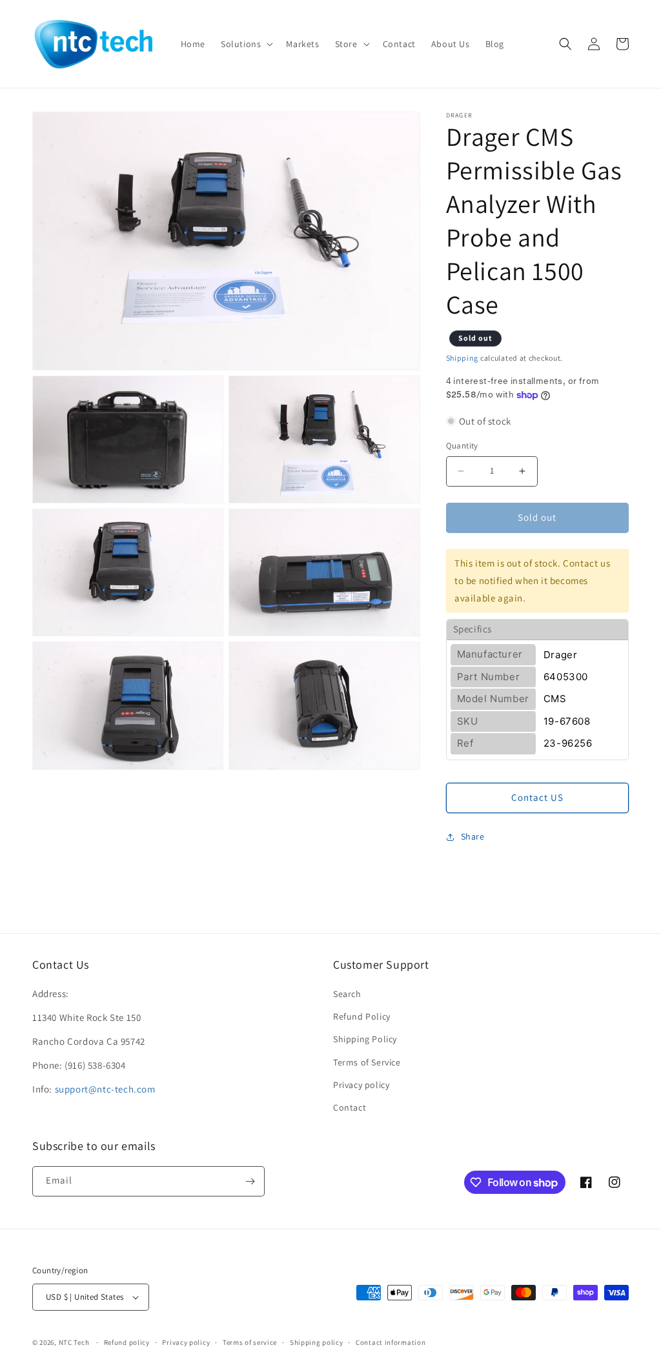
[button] (245, 43)
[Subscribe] (250, 1181)
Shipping (462, 358)
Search (347, 994)
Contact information (390, 1342)
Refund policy (127, 1342)
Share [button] (473, 836)
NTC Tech (74, 1342)
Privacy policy (361, 1085)
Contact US (537, 797)
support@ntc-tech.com (105, 1089)
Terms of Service (367, 1062)
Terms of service (250, 1342)
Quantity (462, 445)
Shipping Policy (365, 1039)
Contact (349, 1107)
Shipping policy (316, 1342)
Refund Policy (362, 1016)
